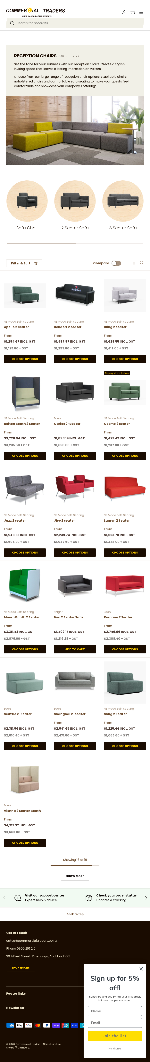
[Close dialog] (141, 968)
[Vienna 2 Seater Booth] (25, 779)
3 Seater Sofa (123, 228)
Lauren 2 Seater (117, 520)
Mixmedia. (24, 1047)
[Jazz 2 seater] (25, 489)
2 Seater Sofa (75, 228)
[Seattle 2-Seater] (25, 682)
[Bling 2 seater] (125, 295)
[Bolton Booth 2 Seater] (25, 392)
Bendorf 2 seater (67, 327)
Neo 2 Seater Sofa (68, 617)
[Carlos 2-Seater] (75, 392)
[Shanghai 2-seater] (75, 682)
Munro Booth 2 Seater (22, 617)
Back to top (75, 914)
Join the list (115, 1035)
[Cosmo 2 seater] (125, 392)
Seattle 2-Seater (18, 714)
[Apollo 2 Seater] (25, 295)
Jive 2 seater (64, 520)
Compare (101, 263)
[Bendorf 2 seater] (75, 295)
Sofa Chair (27, 228)
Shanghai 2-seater (70, 714)
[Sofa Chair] (27, 201)
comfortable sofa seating (70, 81)
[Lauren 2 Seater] (125, 489)
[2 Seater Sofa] (75, 201)
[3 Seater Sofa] (123, 201)
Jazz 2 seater (15, 520)
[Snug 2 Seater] (125, 682)
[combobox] (75, 23)
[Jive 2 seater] (75, 489)
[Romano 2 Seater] (125, 586)
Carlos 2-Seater (67, 424)
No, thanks (114, 1048)
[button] (133, 12)
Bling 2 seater (115, 327)
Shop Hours (21, 968)
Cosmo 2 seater (117, 424)
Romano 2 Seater (118, 617)
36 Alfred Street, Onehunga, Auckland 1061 (38, 956)
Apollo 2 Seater (16, 327)
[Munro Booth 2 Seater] (25, 586)
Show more (75, 876)
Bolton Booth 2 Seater (22, 424)
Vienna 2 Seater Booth (22, 811)
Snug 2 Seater (115, 714)
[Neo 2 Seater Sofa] (75, 586)
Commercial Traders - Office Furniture (38, 1044)
